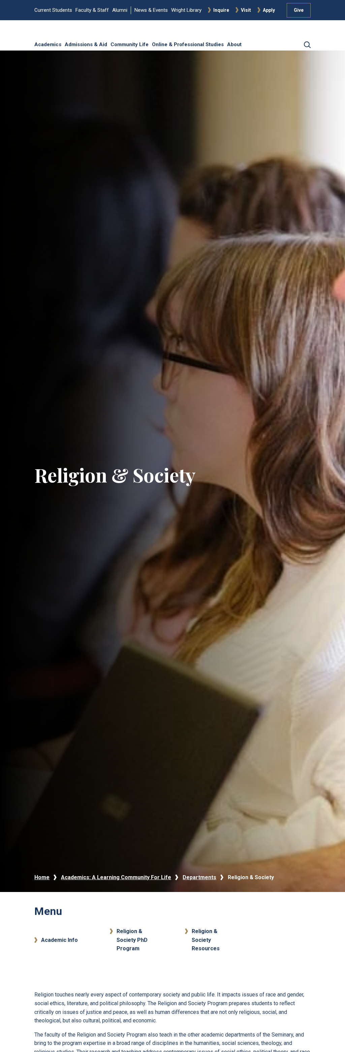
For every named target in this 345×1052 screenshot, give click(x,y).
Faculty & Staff (92, 10)
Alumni (119, 10)
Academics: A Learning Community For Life (116, 877)
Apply (269, 10)
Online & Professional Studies (188, 44)
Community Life (130, 44)
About (234, 44)
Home (42, 877)
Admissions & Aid (86, 44)
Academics (47, 44)
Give (299, 10)
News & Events (151, 10)
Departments (199, 877)
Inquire (221, 10)
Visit (246, 10)
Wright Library (186, 10)
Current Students (53, 10)
